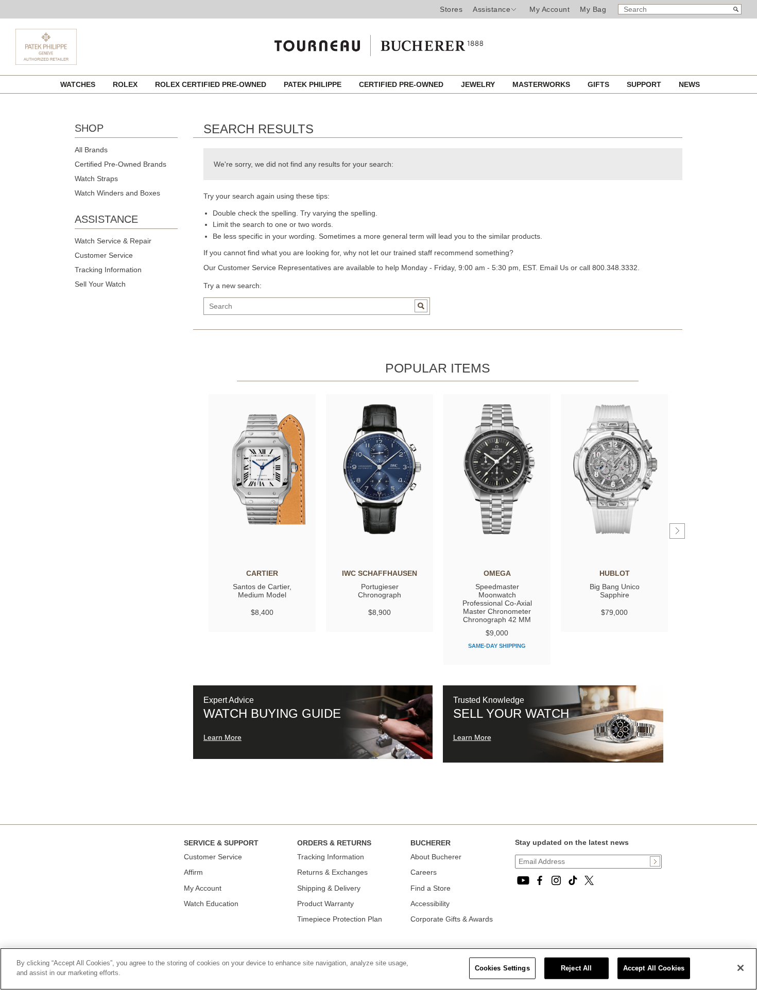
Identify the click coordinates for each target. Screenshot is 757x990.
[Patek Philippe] (46, 62)
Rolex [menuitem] (126, 84)
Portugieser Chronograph (379, 590)
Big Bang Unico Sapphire (615, 590)
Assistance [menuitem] (491, 9)
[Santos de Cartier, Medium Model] (262, 469)
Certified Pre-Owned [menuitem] (402, 84)
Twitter (589, 880)
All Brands (91, 150)
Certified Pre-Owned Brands (120, 164)
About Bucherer (435, 857)
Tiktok (572, 880)
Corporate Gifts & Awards (451, 919)
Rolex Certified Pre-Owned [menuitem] (211, 84)
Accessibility (430, 903)
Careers (423, 872)
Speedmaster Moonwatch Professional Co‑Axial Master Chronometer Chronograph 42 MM (497, 603)
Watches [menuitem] (78, 84)
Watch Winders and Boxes (117, 193)
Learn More (222, 737)
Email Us (554, 267)
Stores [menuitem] (451, 9)
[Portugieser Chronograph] (379, 469)
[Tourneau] (378, 43)
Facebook (539, 880)
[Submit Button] (655, 861)
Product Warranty (325, 903)
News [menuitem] (689, 84)
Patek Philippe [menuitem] (313, 84)
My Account (549, 9)
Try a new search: (232, 285)
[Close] (740, 968)
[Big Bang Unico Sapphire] (614, 469)
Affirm (193, 872)
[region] (378, 969)
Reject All (576, 968)
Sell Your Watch (100, 284)
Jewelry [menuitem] (479, 84)
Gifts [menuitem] (599, 84)
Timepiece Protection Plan (339, 919)
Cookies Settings (502, 968)
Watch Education (211, 903)
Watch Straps (96, 178)
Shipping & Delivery (328, 888)
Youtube (523, 880)
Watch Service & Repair (113, 241)
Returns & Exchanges (332, 872)
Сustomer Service (213, 857)
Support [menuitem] (645, 84)
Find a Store (430, 888)
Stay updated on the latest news (572, 842)
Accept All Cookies (653, 968)
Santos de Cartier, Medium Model (262, 590)
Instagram (556, 880)
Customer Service (104, 255)
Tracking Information (108, 270)
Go (421, 305)
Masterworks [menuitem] (542, 84)
